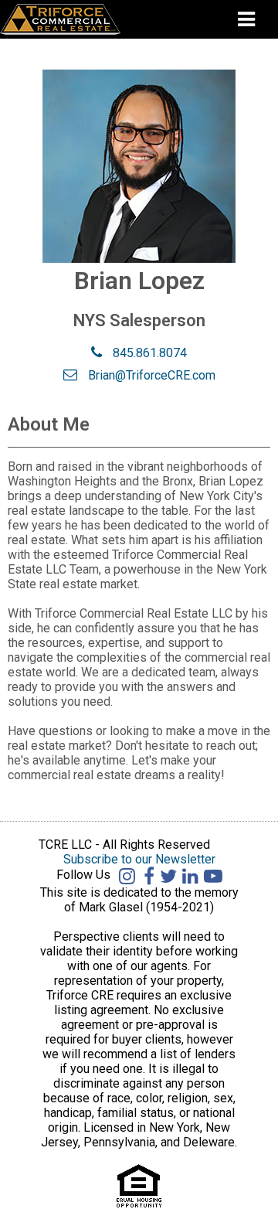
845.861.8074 (148, 353)
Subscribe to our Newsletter (139, 859)
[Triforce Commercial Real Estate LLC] (83, 19)
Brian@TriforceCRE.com (150, 375)
